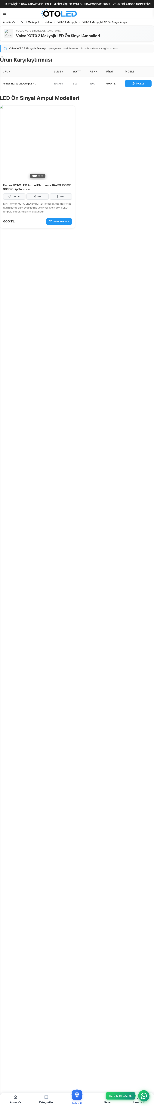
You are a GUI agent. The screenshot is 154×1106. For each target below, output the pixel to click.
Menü (4, 14)
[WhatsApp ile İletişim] (143, 1095)
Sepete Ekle (61, 221)
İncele (140, 83)
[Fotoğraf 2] (39, 176)
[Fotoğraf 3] (42, 176)
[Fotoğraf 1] (34, 176)
